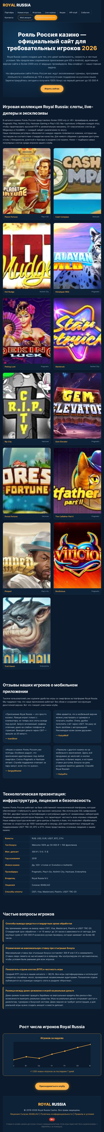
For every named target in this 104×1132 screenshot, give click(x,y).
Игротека (37, 12)
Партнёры (9, 12)
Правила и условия (84, 1114)
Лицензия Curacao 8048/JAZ (24, 1114)
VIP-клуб (73, 12)
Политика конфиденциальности (57, 1114)
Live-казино (50, 12)
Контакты (9, 17)
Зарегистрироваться (45, 17)
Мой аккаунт (25, 17)
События (85, 12)
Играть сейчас (52, 88)
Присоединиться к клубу (52, 1086)
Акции (62, 12)
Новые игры (23, 12)
